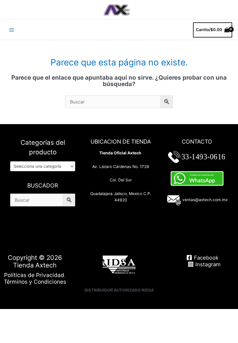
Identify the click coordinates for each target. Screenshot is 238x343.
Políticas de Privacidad (34, 274)
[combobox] (42, 166)
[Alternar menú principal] (11, 29)
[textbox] (40, 166)
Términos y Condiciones (35, 281)
